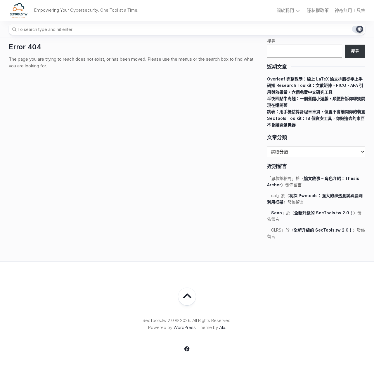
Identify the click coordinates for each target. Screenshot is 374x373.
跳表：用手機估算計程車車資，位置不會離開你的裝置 (316, 111)
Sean (276, 212)
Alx (222, 327)
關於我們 (285, 10)
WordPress (185, 327)
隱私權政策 (318, 10)
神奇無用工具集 (350, 10)
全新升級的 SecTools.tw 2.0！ (323, 212)
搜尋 (271, 40)
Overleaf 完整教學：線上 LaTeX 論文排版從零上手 (315, 78)
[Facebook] (187, 348)
